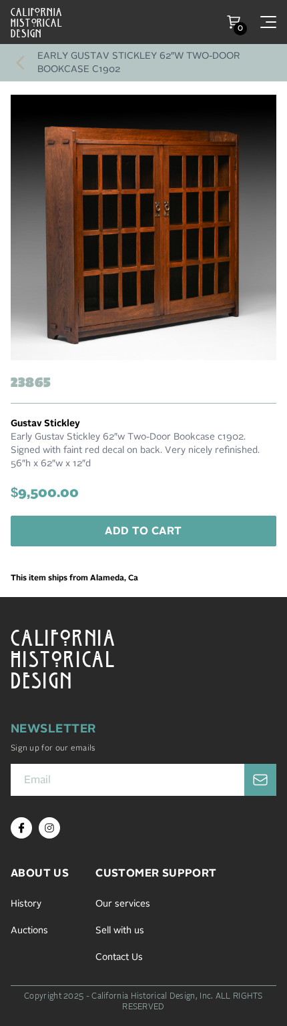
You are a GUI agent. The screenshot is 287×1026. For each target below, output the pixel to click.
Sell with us (119, 930)
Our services (122, 904)
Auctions (29, 930)
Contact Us (119, 957)
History (26, 904)
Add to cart (143, 531)
